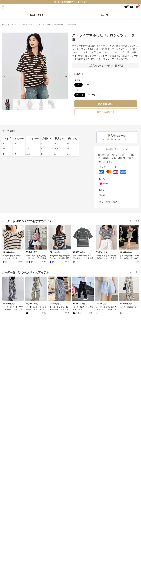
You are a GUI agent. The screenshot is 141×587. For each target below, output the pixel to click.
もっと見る (134, 221)
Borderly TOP (7, 24)
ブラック (80, 95)
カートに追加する (106, 112)
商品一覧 (104, 15)
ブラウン (92, 95)
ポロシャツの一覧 (25, 24)
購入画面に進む (105, 104)
